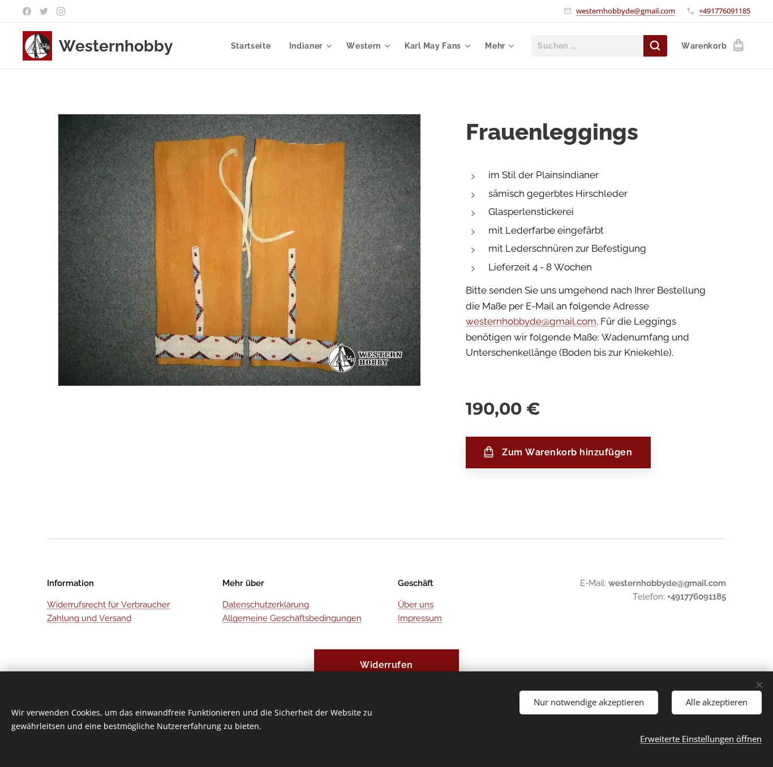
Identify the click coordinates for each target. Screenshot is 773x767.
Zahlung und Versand (89, 618)
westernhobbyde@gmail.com (625, 11)
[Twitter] (44, 11)
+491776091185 (724, 11)
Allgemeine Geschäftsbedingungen (292, 618)
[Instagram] (61, 11)
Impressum (420, 618)
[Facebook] (27, 11)
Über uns (415, 605)
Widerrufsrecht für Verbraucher (108, 605)
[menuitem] (254, 46)
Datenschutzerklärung (265, 605)
